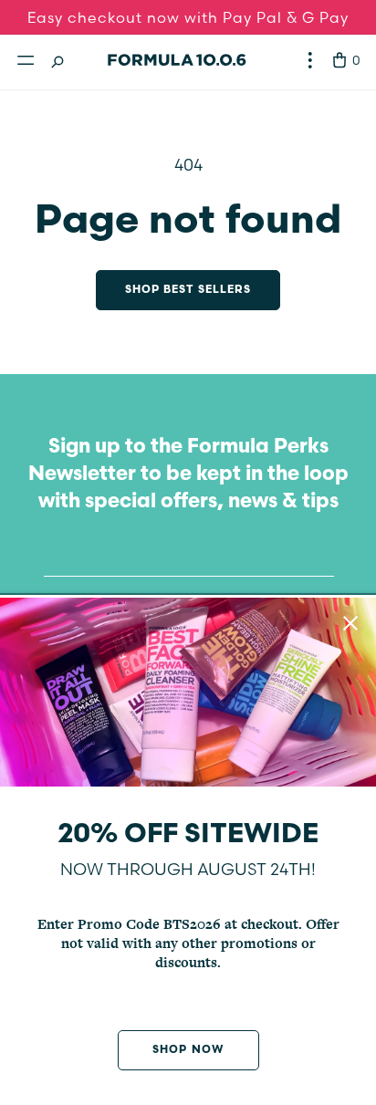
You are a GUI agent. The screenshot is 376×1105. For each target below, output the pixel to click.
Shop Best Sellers (188, 290)
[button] (25, 60)
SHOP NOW (187, 1050)
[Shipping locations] (310, 60)
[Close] (350, 623)
